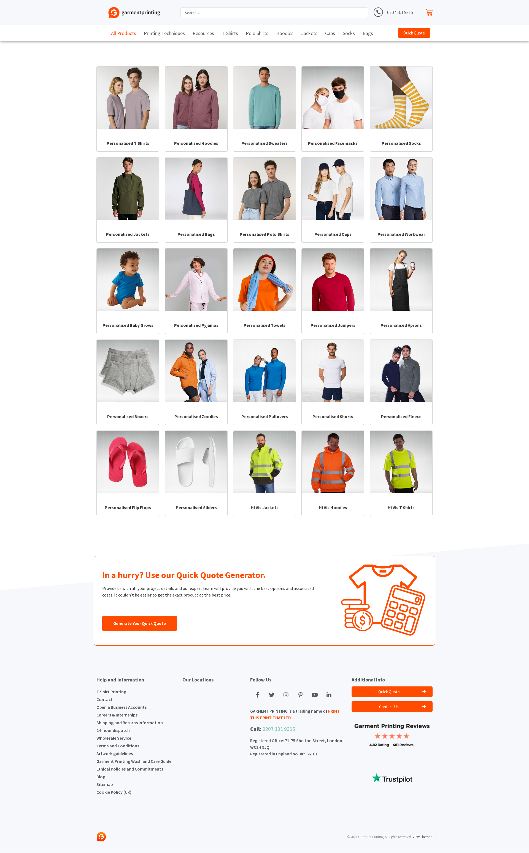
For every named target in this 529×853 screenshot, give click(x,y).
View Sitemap (423, 837)
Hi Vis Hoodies (333, 507)
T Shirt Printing (111, 691)
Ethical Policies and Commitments (129, 769)
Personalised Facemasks (333, 143)
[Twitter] (271, 695)
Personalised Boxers (128, 416)
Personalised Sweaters (264, 143)
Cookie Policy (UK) (113, 792)
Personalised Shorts (332, 416)
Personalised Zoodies (196, 416)
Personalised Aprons (401, 325)
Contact (104, 699)
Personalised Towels (264, 325)
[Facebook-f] (257, 695)
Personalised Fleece (401, 416)
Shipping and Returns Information (129, 722)
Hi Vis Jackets (265, 507)
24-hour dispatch (113, 730)
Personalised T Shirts (128, 143)
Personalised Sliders (196, 507)
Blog (100, 776)
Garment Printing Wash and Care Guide (133, 761)
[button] (414, 33)
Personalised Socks (401, 143)
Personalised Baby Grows (127, 325)
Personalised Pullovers (264, 416)
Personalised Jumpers (333, 325)
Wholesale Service (113, 738)
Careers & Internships (116, 715)
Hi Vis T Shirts (401, 507)
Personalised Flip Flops (128, 507)
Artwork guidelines (114, 753)
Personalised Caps (333, 234)
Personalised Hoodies (196, 143)
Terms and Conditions (117, 745)
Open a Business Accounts (121, 707)
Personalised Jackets (128, 234)
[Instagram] (286, 695)
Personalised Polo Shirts (264, 234)
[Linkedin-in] (329, 695)
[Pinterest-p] (300, 695)
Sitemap (104, 784)
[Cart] (430, 11)
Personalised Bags (196, 234)
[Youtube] (314, 695)
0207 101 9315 (400, 12)
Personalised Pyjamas (196, 325)
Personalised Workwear (401, 234)
